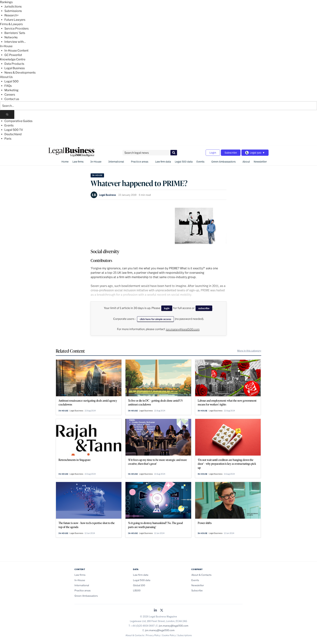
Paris (7, 138)
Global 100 (139, 585)
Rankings (6, 2)
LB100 (137, 590)
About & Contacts (201, 574)
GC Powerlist (13, 55)
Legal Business (14, 68)
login (167, 308)
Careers (9, 94)
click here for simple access (155, 319)
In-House (6, 46)
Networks (11, 37)
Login (212, 152)
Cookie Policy (169, 635)
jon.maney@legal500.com (183, 329)
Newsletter (260, 161)
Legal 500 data (184, 161)
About (246, 161)
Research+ (11, 15)
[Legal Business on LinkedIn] (155, 610)
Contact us (11, 99)
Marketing (11, 90)
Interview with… (15, 41)
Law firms (77, 161)
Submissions (13, 11)
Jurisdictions (13, 6)
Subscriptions (184, 635)
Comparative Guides (18, 121)
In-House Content (16, 50)
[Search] (7, 114)
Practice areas (139, 161)
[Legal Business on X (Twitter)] (161, 610)
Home (65, 161)
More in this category (249, 350)
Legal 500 (11, 81)
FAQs (8, 86)
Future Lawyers (14, 19)
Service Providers (16, 28)
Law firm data (163, 161)
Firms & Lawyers (11, 24)
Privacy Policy (153, 635)
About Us (6, 77)
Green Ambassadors (223, 161)
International (116, 161)
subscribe (203, 308)
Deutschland (13, 134)
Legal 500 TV (13, 130)
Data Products (14, 64)
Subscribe (231, 152)
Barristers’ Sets (14, 33)
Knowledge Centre (12, 59)
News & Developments (20, 72)
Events (9, 125)
